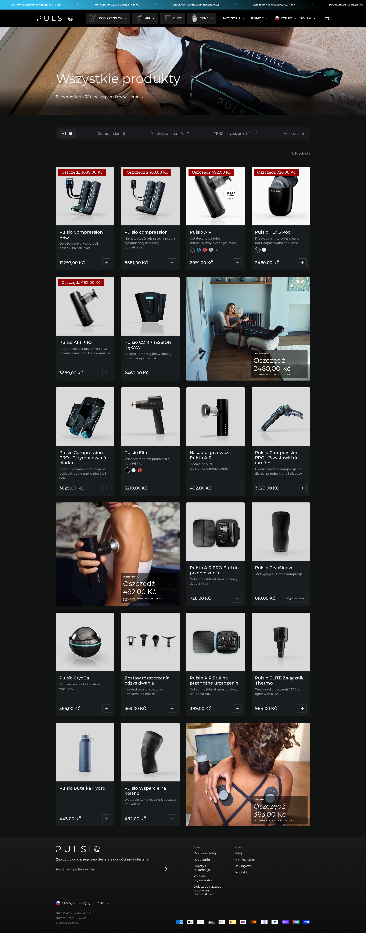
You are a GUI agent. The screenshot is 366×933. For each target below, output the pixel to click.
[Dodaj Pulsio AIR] (237, 262)
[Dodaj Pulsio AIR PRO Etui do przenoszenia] (237, 598)
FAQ (238, 853)
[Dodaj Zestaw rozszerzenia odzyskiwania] (172, 708)
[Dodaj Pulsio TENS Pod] (302, 262)
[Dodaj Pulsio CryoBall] (107, 708)
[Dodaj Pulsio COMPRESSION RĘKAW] (172, 373)
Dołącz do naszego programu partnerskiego (208, 890)
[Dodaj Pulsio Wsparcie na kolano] (172, 818)
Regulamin (202, 860)
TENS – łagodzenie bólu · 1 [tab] (236, 134)
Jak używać (243, 866)
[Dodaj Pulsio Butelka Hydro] (107, 818)
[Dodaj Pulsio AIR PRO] (107, 373)
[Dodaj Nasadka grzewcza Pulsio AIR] (237, 488)
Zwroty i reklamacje (202, 868)
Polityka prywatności (203, 878)
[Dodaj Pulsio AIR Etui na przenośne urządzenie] (237, 708)
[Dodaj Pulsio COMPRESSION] (172, 262)
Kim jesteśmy (245, 860)
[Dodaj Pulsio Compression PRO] (107, 262)
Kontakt (241, 872)
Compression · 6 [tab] (111, 134)
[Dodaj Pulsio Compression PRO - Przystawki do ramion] (302, 488)
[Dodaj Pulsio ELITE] (172, 488)
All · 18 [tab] (67, 134)
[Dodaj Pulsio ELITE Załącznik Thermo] (302, 708)
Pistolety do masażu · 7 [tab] (169, 134)
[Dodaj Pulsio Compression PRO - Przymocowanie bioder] (107, 488)
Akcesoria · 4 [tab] (293, 134)
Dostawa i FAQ (205, 853)
